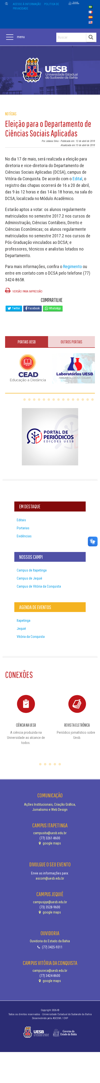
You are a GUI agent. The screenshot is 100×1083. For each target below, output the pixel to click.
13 (83, 399)
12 (78, 399)
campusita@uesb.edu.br (50, 833)
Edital (77, 178)
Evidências (24, 536)
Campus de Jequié (29, 578)
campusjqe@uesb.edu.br (50, 902)
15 (92, 399)
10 (68, 399)
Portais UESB (27, 341)
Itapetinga (23, 620)
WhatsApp (54, 308)
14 (87, 399)
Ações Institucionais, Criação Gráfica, (50, 804)
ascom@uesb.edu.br (50, 878)
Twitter (15, 308)
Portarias (23, 528)
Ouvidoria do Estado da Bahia (50, 941)
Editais (21, 520)
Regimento (72, 266)
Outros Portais (71, 341)
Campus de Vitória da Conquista (39, 586)
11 (73, 399)
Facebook (33, 308)
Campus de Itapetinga (32, 570)
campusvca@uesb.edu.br (50, 971)
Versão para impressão (27, 291)
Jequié (21, 629)
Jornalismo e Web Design (49, 810)
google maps (51, 843)
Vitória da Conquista (31, 637)
